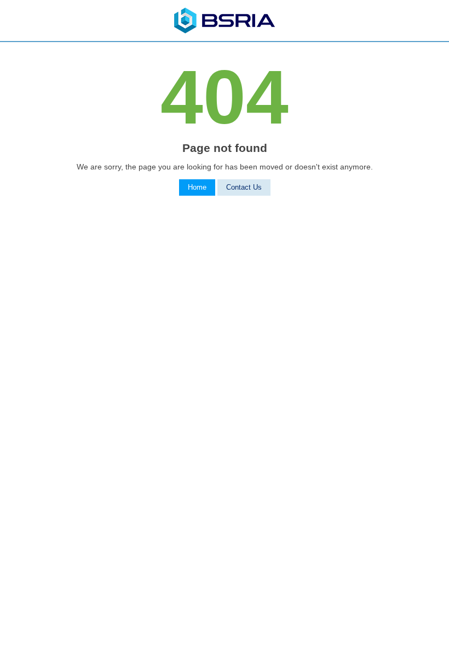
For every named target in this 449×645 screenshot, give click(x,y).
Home (197, 187)
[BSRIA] (224, 30)
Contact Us (244, 187)
